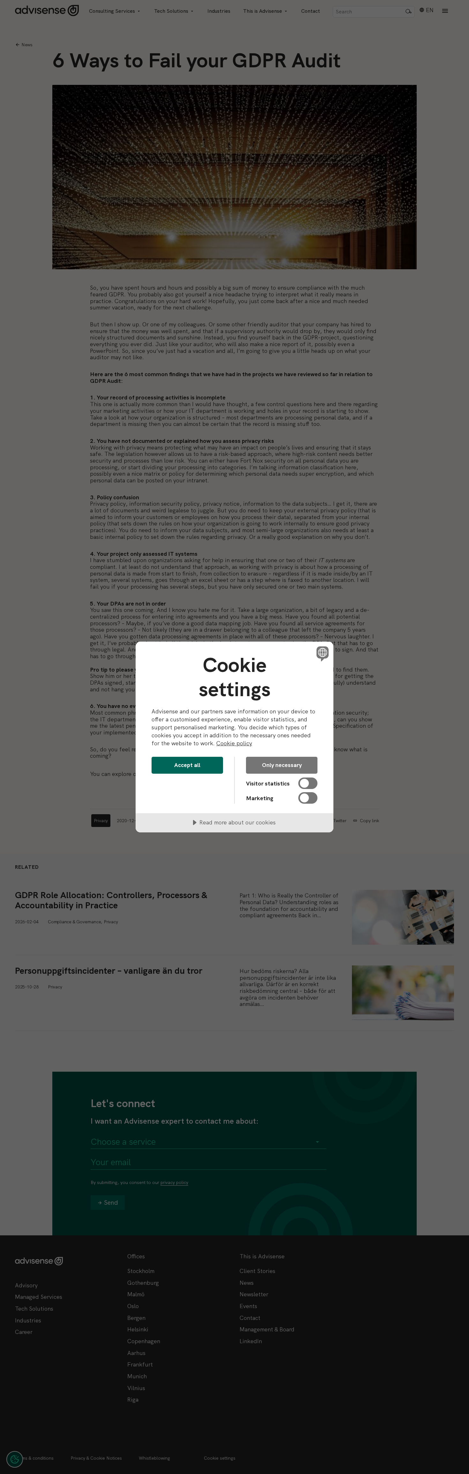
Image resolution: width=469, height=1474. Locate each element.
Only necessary (282, 765)
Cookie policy (234, 743)
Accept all (187, 765)
